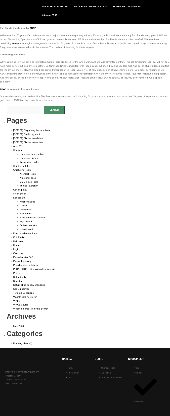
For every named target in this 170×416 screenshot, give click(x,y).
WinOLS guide (20, 304)
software (16, 43)
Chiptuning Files (21, 166)
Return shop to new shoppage (29, 285)
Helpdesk (18, 241)
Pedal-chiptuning (22, 261)
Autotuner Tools (28, 177)
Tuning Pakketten (29, 185)
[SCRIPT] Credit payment (26, 134)
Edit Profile (19, 237)
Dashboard (19, 197)
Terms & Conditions (23, 293)
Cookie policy (20, 189)
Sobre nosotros (21, 289)
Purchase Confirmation (32, 154)
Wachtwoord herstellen (25, 297)
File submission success (32, 217)
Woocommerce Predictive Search (30, 308)
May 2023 (18, 326)
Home (16, 245)
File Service (26, 213)
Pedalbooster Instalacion (26, 265)
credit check (19, 193)
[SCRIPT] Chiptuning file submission (32, 130)
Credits (23, 205)
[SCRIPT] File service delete (28, 138)
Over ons (18, 253)
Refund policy (20, 277)
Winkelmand (26, 229)
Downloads (26, 209)
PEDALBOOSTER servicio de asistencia (34, 269)
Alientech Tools (28, 173)
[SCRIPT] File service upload (28, 142)
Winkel (16, 301)
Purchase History (29, 158)
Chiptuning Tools (22, 169)
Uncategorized (21, 343)
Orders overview (28, 225)
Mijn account (26, 221)
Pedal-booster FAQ (23, 257)
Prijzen (16, 273)
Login (16, 249)
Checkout (18, 150)
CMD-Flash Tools (29, 181)
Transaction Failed (29, 162)
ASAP (33, 28)
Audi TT (17, 146)
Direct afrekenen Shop (25, 233)
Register (17, 281)
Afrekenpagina (27, 201)
